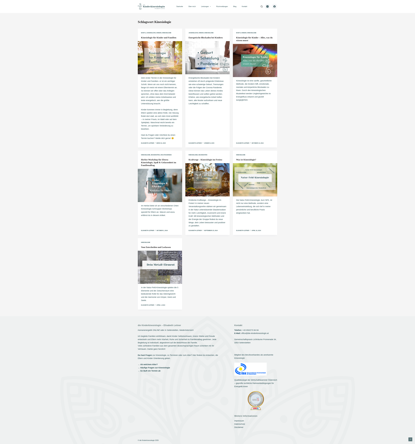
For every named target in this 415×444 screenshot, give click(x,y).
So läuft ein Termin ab (150, 371)
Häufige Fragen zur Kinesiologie (155, 368)
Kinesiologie (166, 33)
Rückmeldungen (222, 6)
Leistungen (205, 6)
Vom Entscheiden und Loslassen (156, 247)
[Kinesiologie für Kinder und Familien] (160, 57)
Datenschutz (239, 424)
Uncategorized (166, 155)
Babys (143, 33)
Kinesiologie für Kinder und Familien (158, 37)
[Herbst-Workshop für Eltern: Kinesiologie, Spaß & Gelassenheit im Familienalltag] (160, 185)
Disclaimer (238, 427)
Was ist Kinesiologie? (246, 159)
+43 (250, 330)
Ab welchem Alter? (149, 364)
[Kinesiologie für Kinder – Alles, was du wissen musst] (255, 60)
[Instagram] (267, 6)
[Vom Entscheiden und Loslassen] (160, 267)
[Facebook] (274, 6)
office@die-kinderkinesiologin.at (255, 333)
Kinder (158, 33)
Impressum (239, 421)
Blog (234, 6)
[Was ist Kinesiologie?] (255, 179)
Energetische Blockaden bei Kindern (206, 37)
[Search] (262, 6)
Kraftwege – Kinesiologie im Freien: (206, 159)
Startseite (179, 6)
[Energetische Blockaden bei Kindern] (207, 57)
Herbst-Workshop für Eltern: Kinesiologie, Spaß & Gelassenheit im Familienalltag (158, 162)
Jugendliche (151, 33)
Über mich (192, 6)
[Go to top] (410, 439)
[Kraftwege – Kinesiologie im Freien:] (207, 179)
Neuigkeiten (155, 155)
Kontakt (244, 6)
